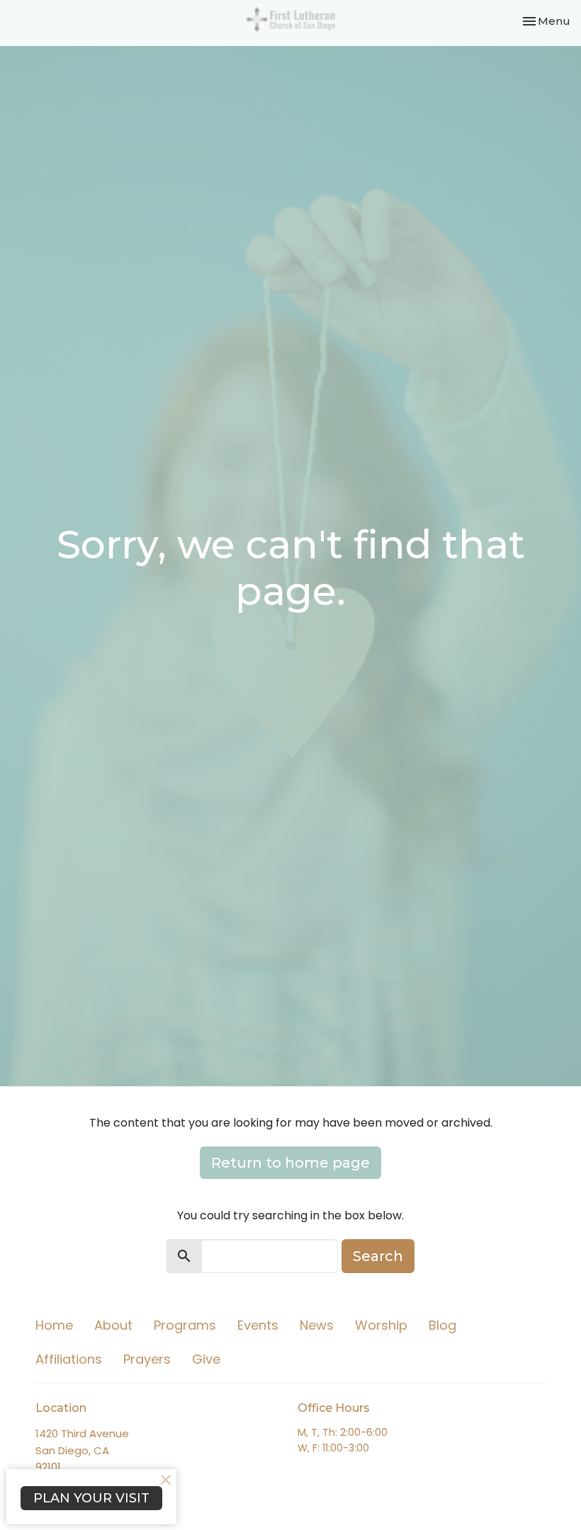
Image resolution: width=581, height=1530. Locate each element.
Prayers (147, 1359)
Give (206, 1359)
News (317, 1325)
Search (378, 1256)
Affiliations (68, 1359)
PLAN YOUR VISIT (91, 1498)
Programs (185, 1325)
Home (54, 1325)
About (113, 1325)
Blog (442, 1325)
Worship (381, 1325)
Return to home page (290, 1162)
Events (257, 1325)
